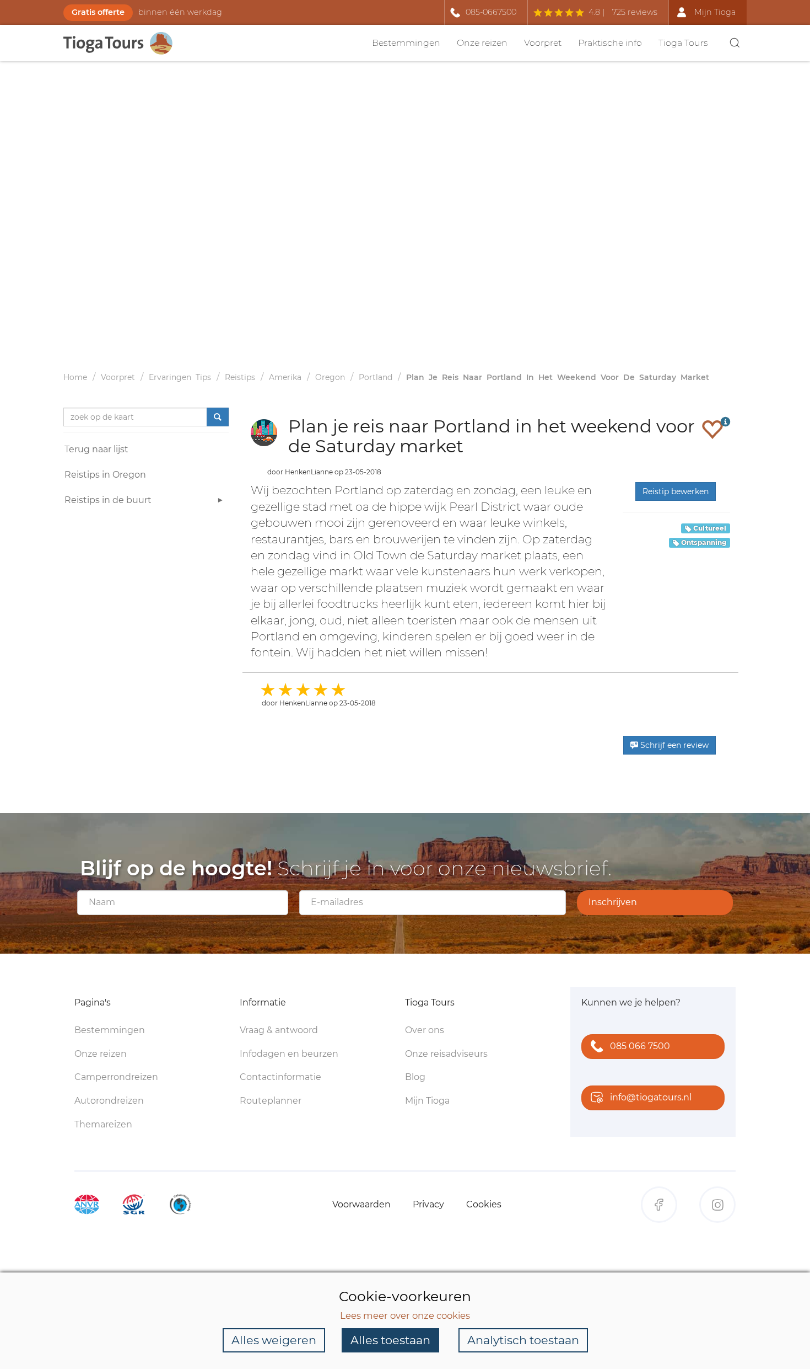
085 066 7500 (640, 1046)
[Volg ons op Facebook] (659, 1204)
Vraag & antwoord (279, 1030)
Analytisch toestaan (523, 1340)
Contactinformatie (280, 1077)
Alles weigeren (273, 1340)
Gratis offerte (98, 12)
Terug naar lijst (96, 449)
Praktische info (610, 43)
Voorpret (542, 43)
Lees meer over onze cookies (405, 1315)
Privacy (428, 1204)
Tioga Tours (683, 43)
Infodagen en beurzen (289, 1054)
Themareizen (103, 1124)
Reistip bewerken (675, 491)
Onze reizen (482, 43)
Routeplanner (270, 1100)
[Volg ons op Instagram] (717, 1204)
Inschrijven (612, 902)
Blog (415, 1077)
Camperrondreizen (116, 1077)
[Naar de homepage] (124, 43)
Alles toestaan (390, 1340)
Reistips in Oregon (105, 474)
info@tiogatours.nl (651, 1097)
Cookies (483, 1204)
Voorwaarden (361, 1204)
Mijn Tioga (427, 1100)
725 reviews (634, 12)
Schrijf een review (673, 745)
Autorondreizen (109, 1100)
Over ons (424, 1030)
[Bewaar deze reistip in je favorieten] (712, 429)
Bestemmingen (406, 43)
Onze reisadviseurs (446, 1054)
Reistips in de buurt (108, 500)
